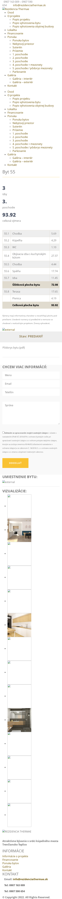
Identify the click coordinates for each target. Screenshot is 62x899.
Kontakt (12, 85)
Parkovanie (19, 71)
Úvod (10, 12)
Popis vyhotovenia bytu (27, 23)
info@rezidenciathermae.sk (29, 5)
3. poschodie (20, 61)
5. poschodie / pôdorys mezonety (32, 68)
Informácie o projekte (15, 856)
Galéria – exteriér (23, 82)
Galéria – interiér (23, 78)
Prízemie (18, 51)
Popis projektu (21, 19)
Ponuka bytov (21, 40)
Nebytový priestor (23, 44)
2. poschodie (20, 58)
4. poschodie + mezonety (27, 65)
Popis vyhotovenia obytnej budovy (33, 26)
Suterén (17, 47)
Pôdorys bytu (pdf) (14, 347)
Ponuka (12, 37)
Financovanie (15, 33)
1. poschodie (20, 54)
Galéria (11, 75)
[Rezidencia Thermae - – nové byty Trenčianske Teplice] (15, 8)
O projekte (13, 16)
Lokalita (12, 30)
